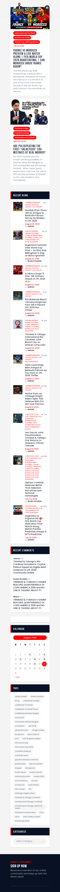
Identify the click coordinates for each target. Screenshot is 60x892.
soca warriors (21, 780)
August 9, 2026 (32, 407)
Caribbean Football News (26, 709)
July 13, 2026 (31, 537)
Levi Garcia (30, 768)
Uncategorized (31, 361)
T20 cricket (37, 207)
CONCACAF (19, 717)
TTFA (41, 812)
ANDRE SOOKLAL (37, 696)
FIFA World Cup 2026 (24, 747)
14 (35, 659)
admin (31, 226)
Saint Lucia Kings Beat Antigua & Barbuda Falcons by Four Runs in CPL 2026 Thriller (36, 370)
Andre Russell (21, 696)
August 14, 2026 (32, 348)
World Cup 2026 (22, 37)
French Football (22, 133)
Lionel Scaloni (36, 772)
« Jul (16, 677)
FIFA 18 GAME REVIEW (31, 738)
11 (20, 659)
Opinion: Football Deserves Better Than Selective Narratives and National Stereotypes (34, 489)
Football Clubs (21, 128)
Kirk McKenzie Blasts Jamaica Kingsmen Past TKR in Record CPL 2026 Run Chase (36, 304)
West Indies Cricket (31, 816)
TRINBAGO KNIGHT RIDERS (25, 793)
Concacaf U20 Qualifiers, (33, 417)
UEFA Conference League (32, 428)
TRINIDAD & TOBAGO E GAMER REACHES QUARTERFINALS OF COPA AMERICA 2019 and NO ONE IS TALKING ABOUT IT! (29, 586)
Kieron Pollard (35, 763)
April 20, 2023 (19, 141)
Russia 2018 (39, 776)
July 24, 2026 (31, 499)
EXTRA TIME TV (33, 734)
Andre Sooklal (35, 261)
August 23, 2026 (32, 224)
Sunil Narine (33, 784)
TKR (30, 789)
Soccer (34, 780)
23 (44, 664)
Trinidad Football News (25, 812)
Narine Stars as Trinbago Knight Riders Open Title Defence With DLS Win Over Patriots (34, 398)
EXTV (17, 738)
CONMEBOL (19, 726)
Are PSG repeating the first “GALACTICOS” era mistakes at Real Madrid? (29, 149)
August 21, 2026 (32, 258)
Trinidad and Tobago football (28, 801)
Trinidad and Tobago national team (28, 807)
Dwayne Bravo (21, 730)
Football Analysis (23, 751)
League (18, 768)
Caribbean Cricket (31, 700)
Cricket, (28, 207)
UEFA (17, 816)
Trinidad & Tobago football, (32, 325)
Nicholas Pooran (22, 776)
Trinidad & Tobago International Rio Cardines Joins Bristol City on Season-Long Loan (35, 339)
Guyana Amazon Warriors (26, 759)
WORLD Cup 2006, (32, 471)
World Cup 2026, (32, 475)
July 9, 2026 (18, 46)
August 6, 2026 (32, 449)
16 (44, 659)
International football (25, 33)
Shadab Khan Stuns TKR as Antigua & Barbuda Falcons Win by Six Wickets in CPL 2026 (36, 215)
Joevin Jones (20, 763)
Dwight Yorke (38, 730)
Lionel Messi (20, 772)
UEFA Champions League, (33, 424)
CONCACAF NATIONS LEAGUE (26, 721)
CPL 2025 (32, 726)
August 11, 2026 (32, 378)
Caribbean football (24, 705)
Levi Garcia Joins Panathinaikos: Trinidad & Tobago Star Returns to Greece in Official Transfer (35, 439)
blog (17, 700)
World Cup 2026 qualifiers (27, 42)
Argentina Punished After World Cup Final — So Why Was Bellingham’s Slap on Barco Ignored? (35, 250)
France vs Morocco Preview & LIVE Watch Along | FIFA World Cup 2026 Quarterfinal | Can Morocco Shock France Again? (29, 58)
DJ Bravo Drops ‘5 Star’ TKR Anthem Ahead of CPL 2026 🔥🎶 (35, 277)
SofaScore (19, 784)
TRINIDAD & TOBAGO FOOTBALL (27, 797)
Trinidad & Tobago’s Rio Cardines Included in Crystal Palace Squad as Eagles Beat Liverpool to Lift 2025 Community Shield (29, 567)
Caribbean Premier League (27, 713)
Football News (21, 755)
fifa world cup (21, 742)
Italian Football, (32, 465)
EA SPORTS (19, 734)
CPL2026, (35, 205)
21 (35, 664)
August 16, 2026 (32, 313)
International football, (31, 422)
